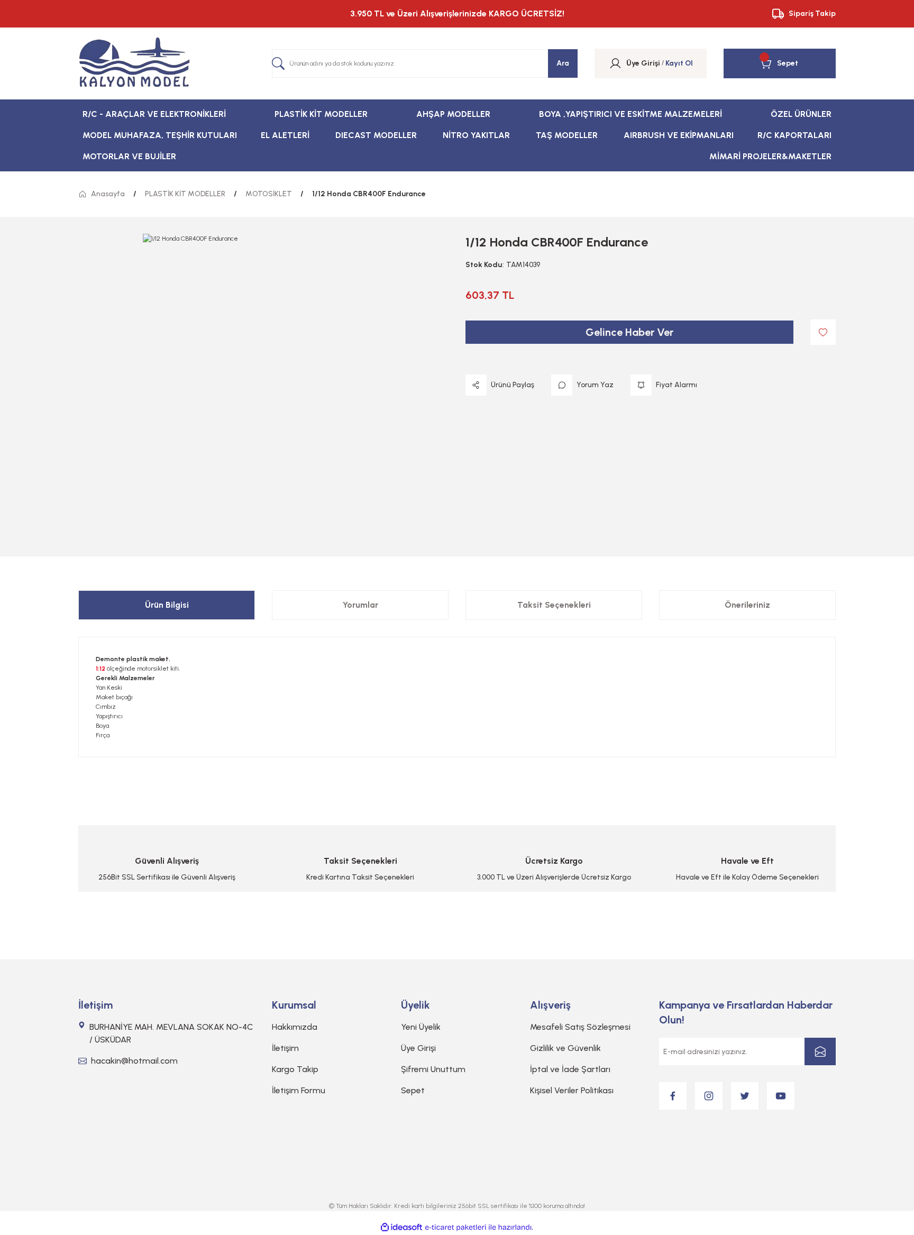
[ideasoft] (401, 1227)
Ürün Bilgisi (167, 605)
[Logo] (134, 63)
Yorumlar (360, 605)
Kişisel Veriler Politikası (572, 1090)
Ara (562, 63)
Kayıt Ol (679, 63)
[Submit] (820, 1051)
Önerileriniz (747, 605)
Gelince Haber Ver (629, 332)
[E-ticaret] (456, 1227)
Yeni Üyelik (421, 1027)
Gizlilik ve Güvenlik (565, 1048)
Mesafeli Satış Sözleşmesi (580, 1027)
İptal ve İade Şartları (570, 1069)
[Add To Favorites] (823, 332)
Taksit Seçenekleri (554, 605)
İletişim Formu (298, 1090)
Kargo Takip (295, 1069)
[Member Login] (615, 63)
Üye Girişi (418, 1048)
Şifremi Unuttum (433, 1069)
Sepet (413, 1090)
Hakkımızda (294, 1027)
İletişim (285, 1048)
